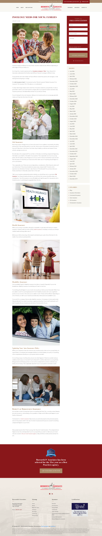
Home (17, 7)
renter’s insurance (25, 418)
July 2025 (72, 88)
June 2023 (72, 126)
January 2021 (73, 168)
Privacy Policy (35, 515)
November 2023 (74, 116)
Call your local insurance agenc (28, 433)
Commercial (54, 509)
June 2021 (72, 161)
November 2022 (74, 138)
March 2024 (72, 111)
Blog (71, 190)
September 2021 (74, 156)
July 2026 (72, 71)
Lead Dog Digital (44, 526)
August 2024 (73, 103)
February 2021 (73, 166)
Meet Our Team (29, 7)
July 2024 (72, 106)
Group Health (55, 507)
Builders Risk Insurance (57, 517)
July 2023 (72, 123)
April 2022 (72, 146)
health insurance (38, 229)
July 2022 (72, 141)
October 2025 (73, 83)
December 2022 (74, 136)
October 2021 (73, 153)
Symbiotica (53, 526)
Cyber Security (55, 511)
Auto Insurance (73, 197)
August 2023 (73, 121)
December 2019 (74, 178)
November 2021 (74, 151)
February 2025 (73, 96)
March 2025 (72, 93)
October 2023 (73, 118)
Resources (77, 7)
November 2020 (74, 171)
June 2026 (72, 73)
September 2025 (74, 86)
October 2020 (73, 173)
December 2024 (74, 98)
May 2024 (72, 108)
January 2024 (73, 113)
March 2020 (72, 176)
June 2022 (72, 143)
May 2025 (72, 91)
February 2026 (73, 78)
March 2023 (72, 133)
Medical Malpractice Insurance (58, 519)
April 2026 (72, 76)
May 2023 (72, 128)
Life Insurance (73, 200)
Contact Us (84, 7)
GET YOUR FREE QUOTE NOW (51, 470)
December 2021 (74, 148)
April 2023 (72, 131)
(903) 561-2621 (19, 509)
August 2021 (73, 158)
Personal (54, 503)
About (22, 7)
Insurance (70, 7)
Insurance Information (75, 192)
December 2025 (74, 81)
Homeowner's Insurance (75, 202)
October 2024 (73, 101)
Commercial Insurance (75, 195)
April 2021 (72, 163)
